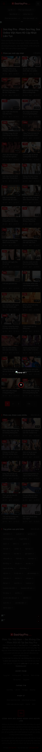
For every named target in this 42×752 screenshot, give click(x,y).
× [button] (21, 385)
